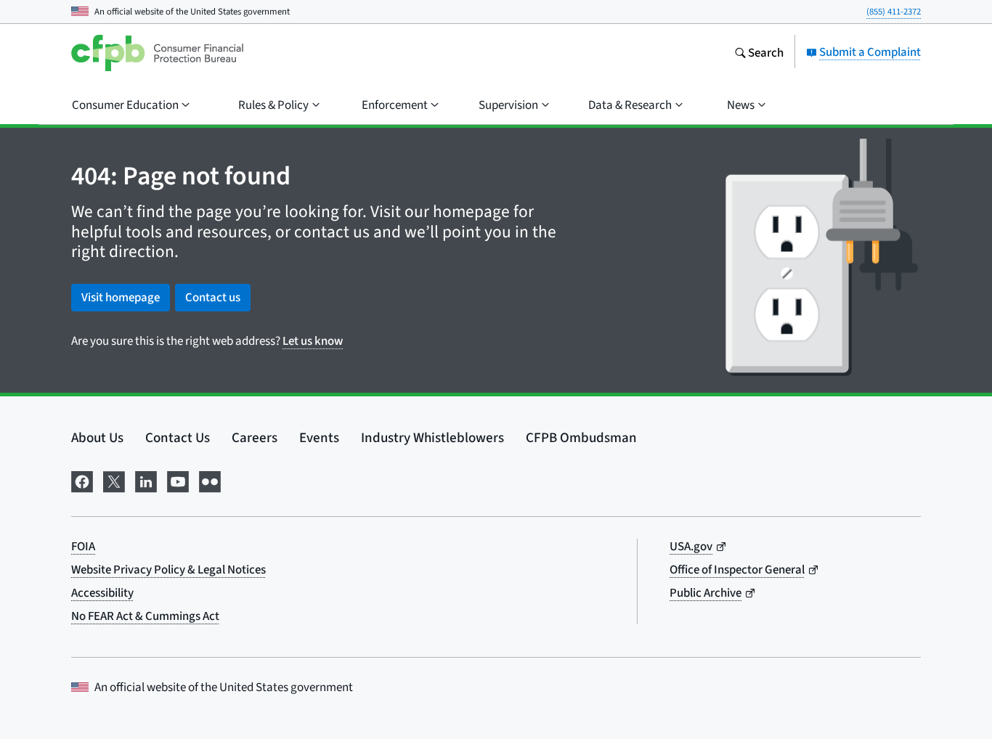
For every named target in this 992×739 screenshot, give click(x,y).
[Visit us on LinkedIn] (146, 479)
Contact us (212, 297)
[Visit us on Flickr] (210, 479)
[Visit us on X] (114, 479)
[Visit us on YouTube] (178, 479)
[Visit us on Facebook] (82, 479)
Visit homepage (120, 297)
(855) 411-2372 (893, 11)
